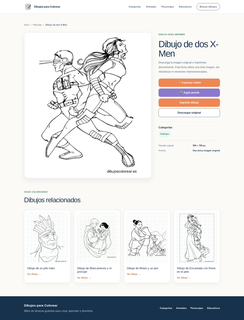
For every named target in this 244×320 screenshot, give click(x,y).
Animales (151, 6)
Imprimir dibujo (189, 102)
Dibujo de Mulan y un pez (142, 268)
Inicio (26, 25)
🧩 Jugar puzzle (189, 92)
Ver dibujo (34, 274)
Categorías (135, 6)
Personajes (167, 6)
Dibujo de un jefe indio (41, 268)
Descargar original (189, 112)
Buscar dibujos (208, 6)
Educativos (185, 6)
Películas (37, 25)
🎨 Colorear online (189, 82)
